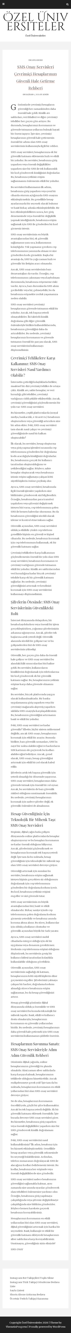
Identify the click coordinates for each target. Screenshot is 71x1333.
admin (46, 95)
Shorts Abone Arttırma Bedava (27, 1294)
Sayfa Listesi (17, 1290)
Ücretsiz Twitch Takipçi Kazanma (29, 1298)
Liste (12, 1286)
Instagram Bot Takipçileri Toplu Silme (32, 1277)
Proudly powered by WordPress (47, 1326)
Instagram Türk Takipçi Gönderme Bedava (34, 1282)
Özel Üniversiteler (35, 23)
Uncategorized (35, 60)
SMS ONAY (17, 1249)
